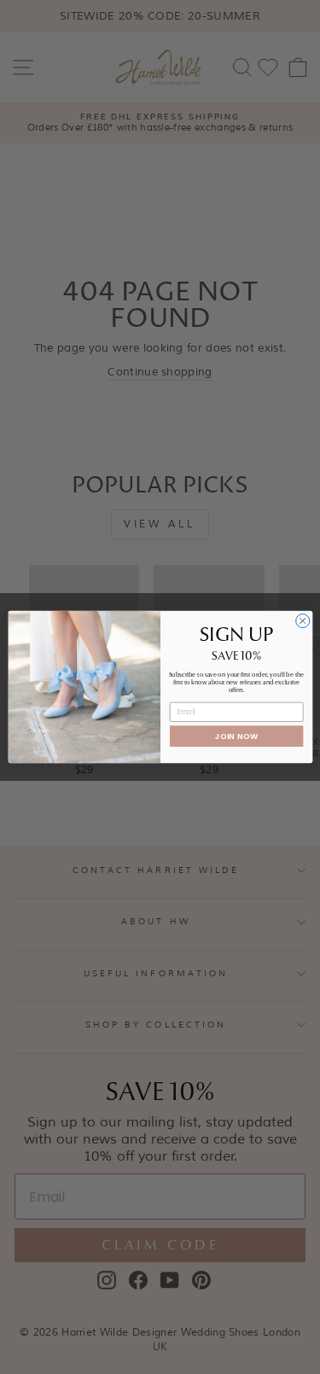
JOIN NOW (236, 736)
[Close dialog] (302, 620)
